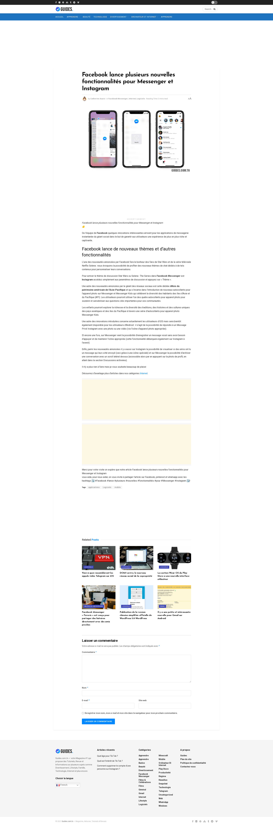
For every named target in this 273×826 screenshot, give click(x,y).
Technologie (100, 17)
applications (94, 487)
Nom (85, 687)
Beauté (86, 17)
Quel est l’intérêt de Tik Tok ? (110, 761)
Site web (142, 700)
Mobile (162, 759)
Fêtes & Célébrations (145, 781)
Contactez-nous (188, 766)
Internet (132, 99)
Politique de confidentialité (193, 763)
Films (141, 786)
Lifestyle (143, 801)
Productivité (164, 772)
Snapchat (163, 784)
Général (142, 789)
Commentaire (89, 652)
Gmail (162, 606)
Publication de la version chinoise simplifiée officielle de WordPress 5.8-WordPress (136, 615)
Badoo (142, 763)
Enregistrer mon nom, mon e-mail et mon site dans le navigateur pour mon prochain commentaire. (131, 713)
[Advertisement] (136, 44)
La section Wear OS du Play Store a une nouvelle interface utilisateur (173, 576)
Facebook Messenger (118, 99)
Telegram (163, 791)
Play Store (163, 769)
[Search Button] (214, 9)
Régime (162, 776)
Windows (163, 806)
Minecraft (163, 755)
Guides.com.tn (67, 821)
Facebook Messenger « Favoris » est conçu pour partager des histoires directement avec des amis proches (96, 618)
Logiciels (141, 99)
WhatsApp (163, 802)
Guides (183, 755)
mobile (118, 487)
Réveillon (163, 780)
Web (161, 798)
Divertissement (118, 17)
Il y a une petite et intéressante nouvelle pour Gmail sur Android (174, 615)
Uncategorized (166, 795)
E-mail (86, 700)
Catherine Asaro (97, 99)
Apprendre (72, 17)
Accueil (59, 17)
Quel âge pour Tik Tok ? (107, 756)
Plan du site (185, 759)
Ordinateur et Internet (143, 17)
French (63, 785)
